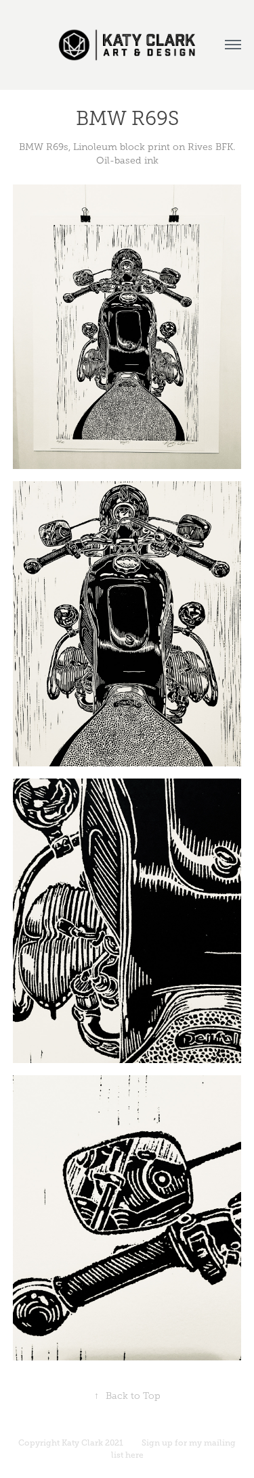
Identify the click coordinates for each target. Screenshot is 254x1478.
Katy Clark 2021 (92, 1443)
